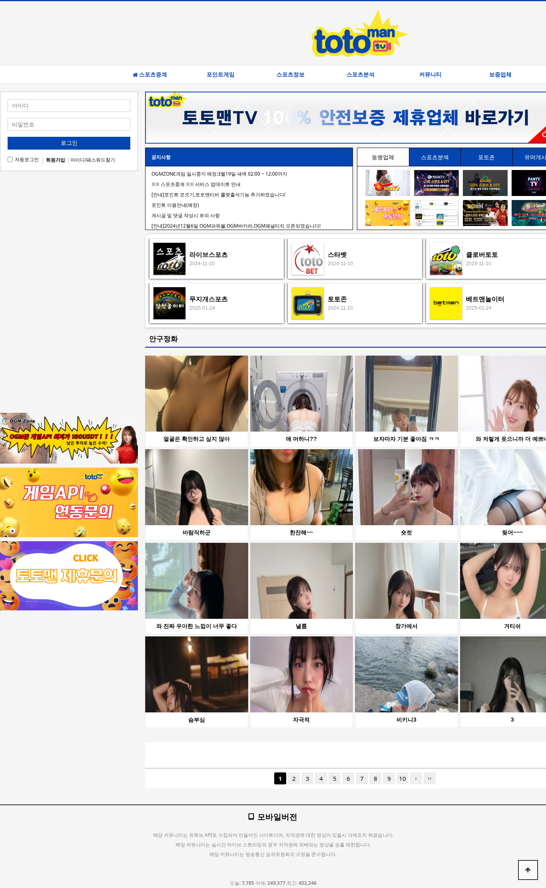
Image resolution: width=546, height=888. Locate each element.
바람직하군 (197, 532)
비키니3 (406, 719)
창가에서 (406, 626)
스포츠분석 (361, 74)
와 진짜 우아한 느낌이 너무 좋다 (196, 626)
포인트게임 (221, 74)
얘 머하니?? (301, 439)
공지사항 (161, 157)
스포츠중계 (153, 74)
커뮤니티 (430, 74)
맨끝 (430, 778)
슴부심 (196, 719)
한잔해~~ (301, 532)
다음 (416, 778)
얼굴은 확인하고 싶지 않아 (196, 439)
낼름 (301, 626)
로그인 (69, 143)
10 (402, 778)
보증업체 (500, 74)
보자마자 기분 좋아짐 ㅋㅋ (406, 439)
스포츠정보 (291, 74)
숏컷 (406, 532)
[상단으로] (528, 870)
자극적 (301, 719)
